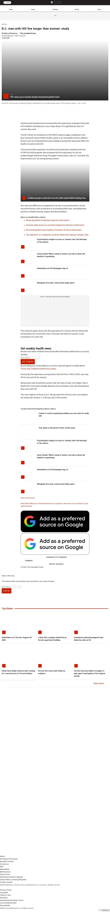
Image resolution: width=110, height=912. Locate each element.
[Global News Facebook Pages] (16, 820)
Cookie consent (6, 882)
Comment (29, 561)
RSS (1, 867)
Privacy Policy (50, 369)
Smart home (5, 874)
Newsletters (4, 869)
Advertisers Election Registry (11, 877)
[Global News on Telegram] (16, 854)
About (2, 856)
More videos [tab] (40, 217)
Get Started (27, 362)
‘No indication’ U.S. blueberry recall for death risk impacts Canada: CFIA (57, 235)
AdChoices (105, 910)
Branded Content (7, 861)
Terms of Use (5, 895)
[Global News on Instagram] (16, 837)
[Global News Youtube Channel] (81, 820)
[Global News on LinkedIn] (49, 837)
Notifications (5, 872)
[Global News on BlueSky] (49, 854)
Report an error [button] (56, 564)
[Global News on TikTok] (81, 837)
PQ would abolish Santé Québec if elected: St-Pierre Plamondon (53, 230)
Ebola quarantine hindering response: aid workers (47, 220)
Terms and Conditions (30, 369)
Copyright (4, 893)
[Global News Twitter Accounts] (49, 820)
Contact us (4, 864)
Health (4, 24)
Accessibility (5, 905)
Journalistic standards (56, 557)
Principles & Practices (9, 859)
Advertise (4, 898)
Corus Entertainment (8, 903)
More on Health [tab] (27, 217)
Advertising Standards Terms (11, 900)
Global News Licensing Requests (13, 880)
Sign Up (6, 591)
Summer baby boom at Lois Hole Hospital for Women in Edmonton (55, 225)
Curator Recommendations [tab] (32, 409)
